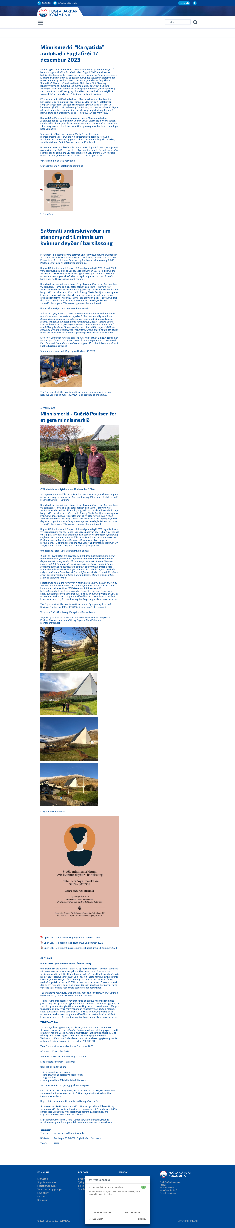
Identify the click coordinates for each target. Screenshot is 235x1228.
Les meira (97, 1219)
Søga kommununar (47, 1182)
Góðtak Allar (132, 1212)
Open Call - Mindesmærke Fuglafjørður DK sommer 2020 (73, 942)
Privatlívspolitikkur (168, 1193)
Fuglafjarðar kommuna (57, 1221)
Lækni (81, 1185)
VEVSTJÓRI (183, 1221)
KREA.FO (194, 1221)
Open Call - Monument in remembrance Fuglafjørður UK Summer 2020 (80, 947)
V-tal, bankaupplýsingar (49, 1189)
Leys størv (43, 1192)
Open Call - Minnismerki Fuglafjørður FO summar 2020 (72, 937)
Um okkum (42, 1199)
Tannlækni (83, 1189)
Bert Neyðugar (102, 1212)
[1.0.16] (142, 1219)
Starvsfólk (42, 1178)
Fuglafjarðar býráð (47, 1185)
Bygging (82, 1178)
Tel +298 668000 (167, 1187)
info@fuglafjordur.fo (169, 1190)
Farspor (41, 1196)
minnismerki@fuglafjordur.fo (83, 1101)
